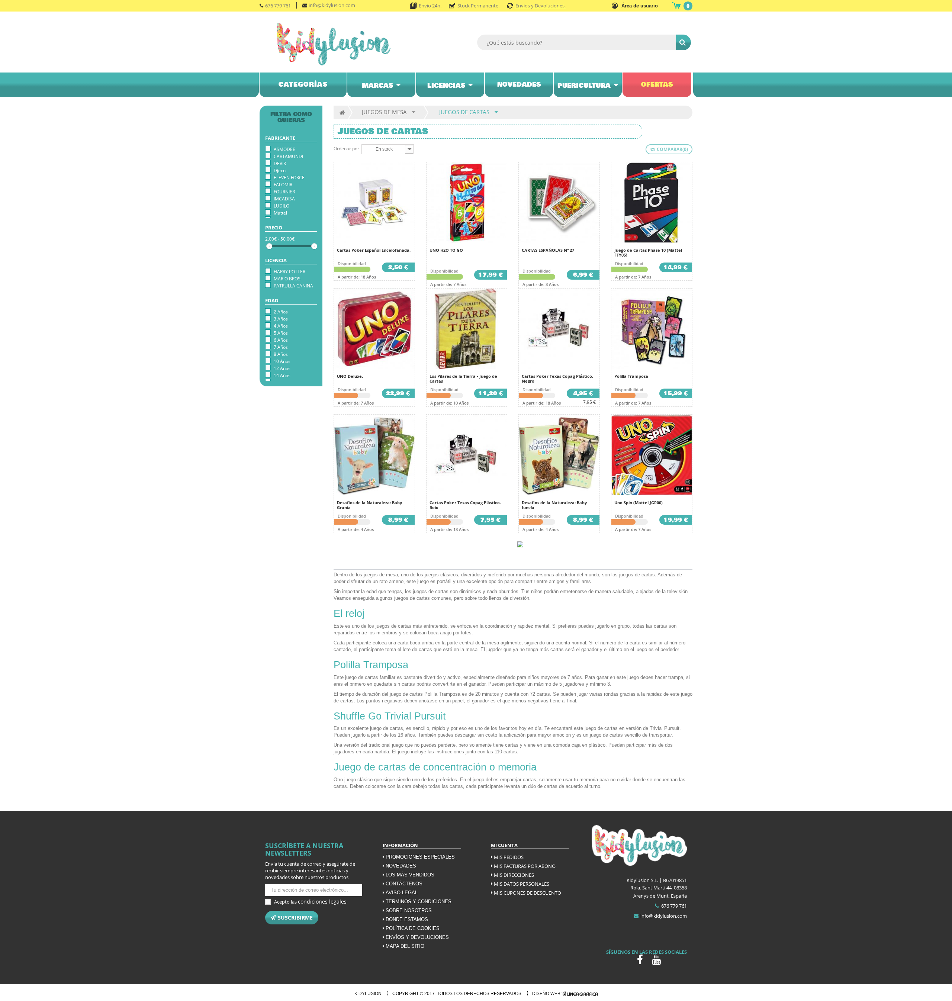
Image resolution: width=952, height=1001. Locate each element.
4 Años (281, 326)
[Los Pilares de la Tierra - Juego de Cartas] (467, 329)
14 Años (282, 375)
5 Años (281, 333)
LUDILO (281, 206)
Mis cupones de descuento (527, 892)
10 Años (282, 361)
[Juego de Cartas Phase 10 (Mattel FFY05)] (651, 202)
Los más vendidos (410, 875)
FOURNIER (284, 192)
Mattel (280, 213)
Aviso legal (402, 892)
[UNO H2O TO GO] (467, 202)
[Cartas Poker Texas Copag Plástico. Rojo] (467, 455)
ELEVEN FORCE (289, 177)
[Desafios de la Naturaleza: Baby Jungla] (559, 455)
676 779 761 (278, 5)
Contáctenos (404, 883)
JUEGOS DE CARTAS (464, 112)
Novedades (401, 866)
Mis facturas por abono (525, 866)
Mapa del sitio (405, 946)
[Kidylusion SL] (344, 44)
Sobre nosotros (409, 910)
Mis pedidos (509, 857)
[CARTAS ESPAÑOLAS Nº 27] (559, 202)
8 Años (281, 354)
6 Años (281, 340)
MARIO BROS (287, 279)
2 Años (281, 312)
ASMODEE (284, 149)
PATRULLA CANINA (293, 286)
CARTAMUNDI (288, 156)
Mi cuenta (504, 845)
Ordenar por (346, 148)
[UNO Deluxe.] (374, 329)
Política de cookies (413, 928)
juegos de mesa (381, 574)
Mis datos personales (521, 884)
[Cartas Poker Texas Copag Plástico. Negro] (559, 329)
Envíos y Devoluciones (417, 937)
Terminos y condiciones (418, 901)
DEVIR (280, 163)
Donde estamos (407, 919)
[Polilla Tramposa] (651, 329)
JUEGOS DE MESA (384, 112)
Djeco (280, 170)
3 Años (281, 319)
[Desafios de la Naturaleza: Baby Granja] (374, 455)
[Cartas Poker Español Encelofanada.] (374, 202)
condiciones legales (322, 901)
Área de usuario (639, 6)
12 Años (282, 368)
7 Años (281, 347)
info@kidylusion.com (332, 5)
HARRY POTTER (289, 271)
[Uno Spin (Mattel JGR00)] (651, 455)
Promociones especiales (420, 857)
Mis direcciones (514, 875)
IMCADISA (284, 199)
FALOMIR (283, 184)
